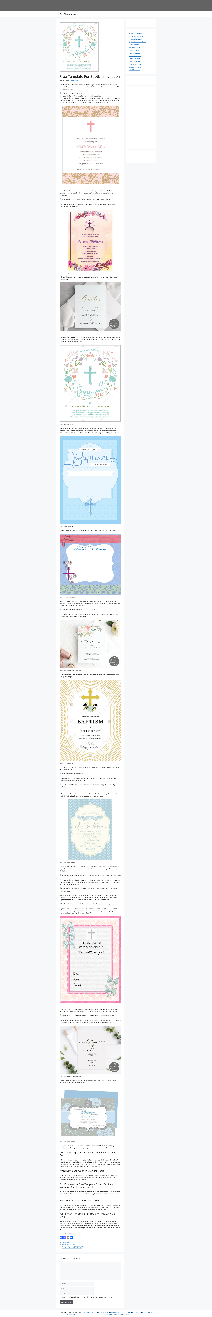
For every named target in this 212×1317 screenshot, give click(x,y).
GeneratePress (70, 1314)
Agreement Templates (136, 36)
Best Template (146, 1312)
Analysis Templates (135, 39)
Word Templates (134, 70)
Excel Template (136, 1312)
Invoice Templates (135, 56)
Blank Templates (134, 44)
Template (72, 1244)
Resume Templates (135, 64)
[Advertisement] (140, 118)
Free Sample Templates (90, 1312)
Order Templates (134, 61)
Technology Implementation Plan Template (73, 1246)
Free (68, 1244)
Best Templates (114, 1312)
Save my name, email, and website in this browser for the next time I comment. (87, 1297)
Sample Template (126, 1312)
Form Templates (134, 50)
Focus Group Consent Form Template (72, 1248)
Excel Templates (134, 47)
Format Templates (135, 53)
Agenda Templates (135, 33)
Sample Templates (67, 1242)
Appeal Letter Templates (137, 42)
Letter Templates (135, 59)
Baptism (64, 1244)
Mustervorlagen (125, 1314)
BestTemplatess (68, 14)
